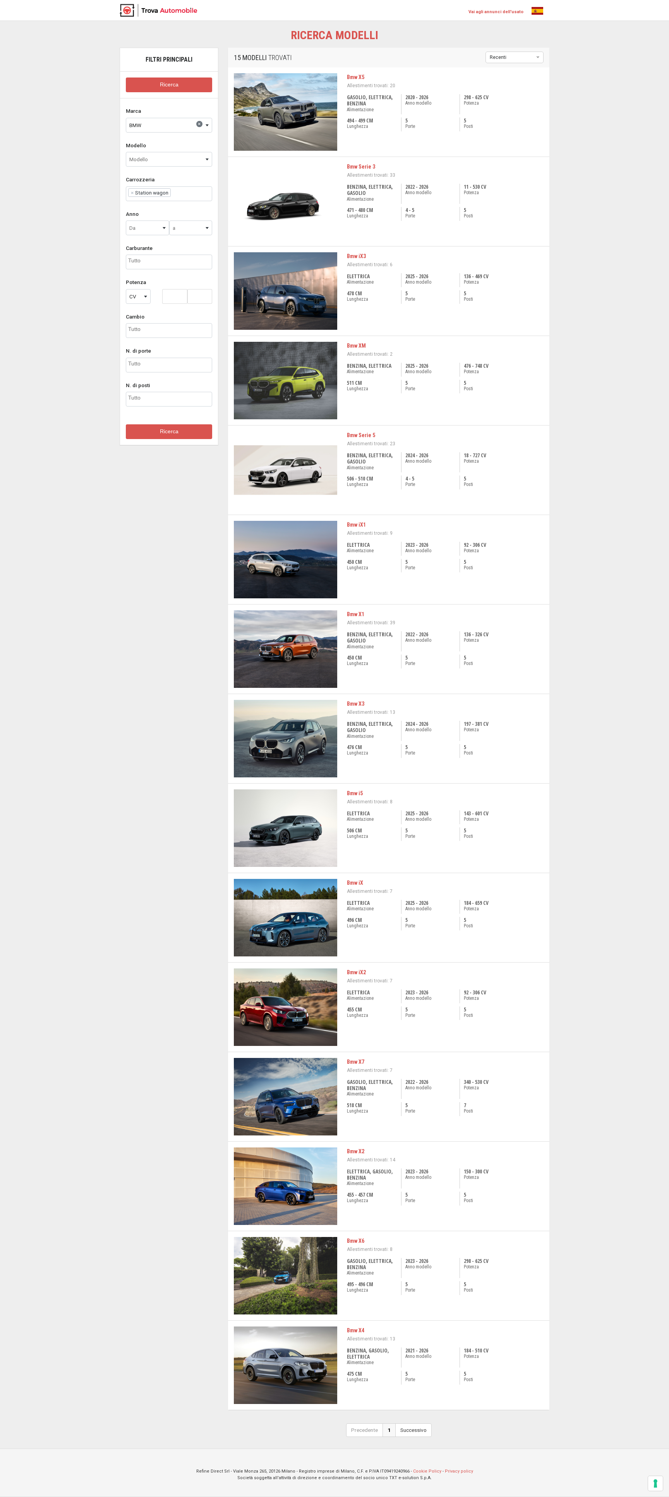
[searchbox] (175, 192)
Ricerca (169, 85)
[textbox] (169, 159)
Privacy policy (459, 1471)
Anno (132, 214)
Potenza (136, 282)
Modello (136, 145)
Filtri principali (169, 59)
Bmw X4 (355, 1330)
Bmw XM (356, 346)
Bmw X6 (355, 1241)
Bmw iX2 (356, 972)
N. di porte (138, 351)
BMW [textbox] (165, 124)
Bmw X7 (355, 1062)
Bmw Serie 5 (361, 435)
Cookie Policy (427, 1471)
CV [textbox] (132, 296)
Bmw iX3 (356, 256)
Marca (133, 111)
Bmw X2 (355, 1151)
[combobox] (169, 125)
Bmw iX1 (356, 525)
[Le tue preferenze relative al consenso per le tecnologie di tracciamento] (655, 1483)
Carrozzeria (140, 179)
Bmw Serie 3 (361, 167)
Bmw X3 (355, 704)
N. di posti (138, 385)
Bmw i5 (355, 793)
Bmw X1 (355, 614)
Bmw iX (355, 883)
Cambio (135, 317)
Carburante (139, 248)
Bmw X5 (355, 77)
